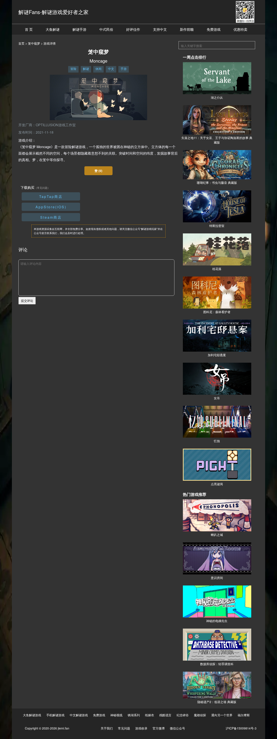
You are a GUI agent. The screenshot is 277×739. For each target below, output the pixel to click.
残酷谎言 (165, 715)
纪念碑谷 (183, 715)
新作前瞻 (187, 29)
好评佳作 (133, 29)
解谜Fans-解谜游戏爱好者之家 (53, 12)
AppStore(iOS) (50, 206)
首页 (21, 43)
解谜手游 (79, 29)
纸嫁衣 (149, 715)
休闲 (98, 68)
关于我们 (107, 728)
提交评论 (27, 300)
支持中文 (160, 29)
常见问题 (124, 728)
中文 (111, 68)
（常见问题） (42, 187)
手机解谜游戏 (55, 715)
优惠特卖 (240, 29)
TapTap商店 (51, 196)
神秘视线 (116, 715)
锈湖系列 (134, 715)
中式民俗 (106, 29)
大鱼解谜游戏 (32, 715)
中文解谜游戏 (79, 715)
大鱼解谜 (53, 29)
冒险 (73, 68)
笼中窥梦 (34, 43)
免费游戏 (214, 29)
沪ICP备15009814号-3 (241, 728)
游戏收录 (141, 728)
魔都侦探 (200, 715)
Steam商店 (51, 217)
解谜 (86, 68)
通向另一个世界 (221, 715)
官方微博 (159, 728)
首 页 (29, 29)
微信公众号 (177, 728)
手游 (124, 68)
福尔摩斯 (244, 715)
